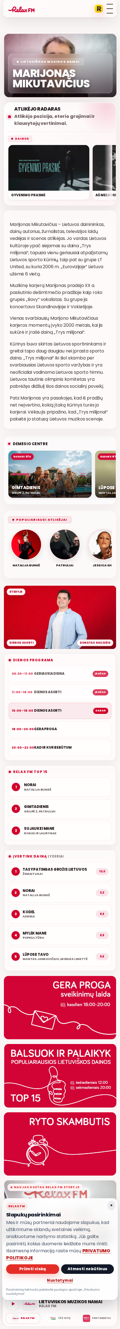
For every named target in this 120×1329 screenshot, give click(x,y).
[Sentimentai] (97, 1318)
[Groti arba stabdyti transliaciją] (13, 1304)
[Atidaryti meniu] (110, 8)
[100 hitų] (60, 1318)
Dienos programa (33, 660)
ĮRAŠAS (100, 673)
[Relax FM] (23, 1318)
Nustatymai (60, 1280)
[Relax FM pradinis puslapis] (21, 9)
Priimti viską (32, 1269)
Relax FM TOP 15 (30, 771)
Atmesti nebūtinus (87, 1269)
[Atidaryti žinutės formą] (60, 1007)
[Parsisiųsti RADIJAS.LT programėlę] (99, 9)
